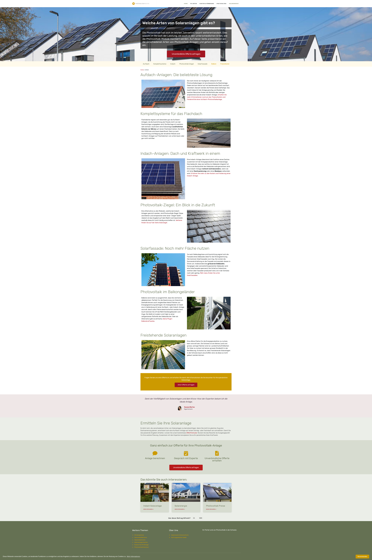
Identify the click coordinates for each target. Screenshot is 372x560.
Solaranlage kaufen (141, 542)
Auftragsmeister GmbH (178, 537)
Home (186, 3)
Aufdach (146, 64)
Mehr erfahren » (148, 509)
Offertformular (191, 433)
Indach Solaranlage (152, 506)
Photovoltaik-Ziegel (186, 64)
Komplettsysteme (159, 64)
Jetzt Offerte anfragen (186, 385)
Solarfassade (202, 64)
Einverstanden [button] (362, 556)
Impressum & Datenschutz (180, 535)
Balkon (213, 64)
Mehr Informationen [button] (133, 556)
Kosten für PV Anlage (141, 544)
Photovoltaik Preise (215, 506)
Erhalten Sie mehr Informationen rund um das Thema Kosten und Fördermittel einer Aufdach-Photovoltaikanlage (207, 97)
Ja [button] (194, 518)
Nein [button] (200, 518)
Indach (172, 64)
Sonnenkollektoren (140, 537)
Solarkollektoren (139, 540)
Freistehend (224, 64)
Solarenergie (234, 3)
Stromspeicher (139, 535)
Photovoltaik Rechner (141, 547)
